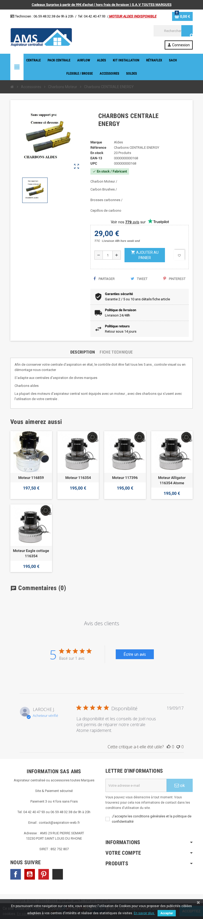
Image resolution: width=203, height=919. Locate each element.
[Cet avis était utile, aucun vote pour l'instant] (168, 747)
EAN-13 (96, 158)
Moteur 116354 (78, 478)
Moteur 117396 (125, 478)
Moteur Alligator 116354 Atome (172, 480)
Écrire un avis (135, 654)
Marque (96, 142)
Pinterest (177, 279)
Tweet (141, 279)
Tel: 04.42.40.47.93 (91, 16)
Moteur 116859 (31, 478)
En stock (96, 153)
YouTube (29, 874)
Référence (98, 148)
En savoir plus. (144, 913)
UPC (93, 163)
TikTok (57, 874)
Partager (106, 279)
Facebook (15, 874)
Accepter (166, 913)
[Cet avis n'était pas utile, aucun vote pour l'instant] (178, 747)
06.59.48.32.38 (44, 16)
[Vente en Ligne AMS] (41, 37)
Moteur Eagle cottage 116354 (31, 553)
